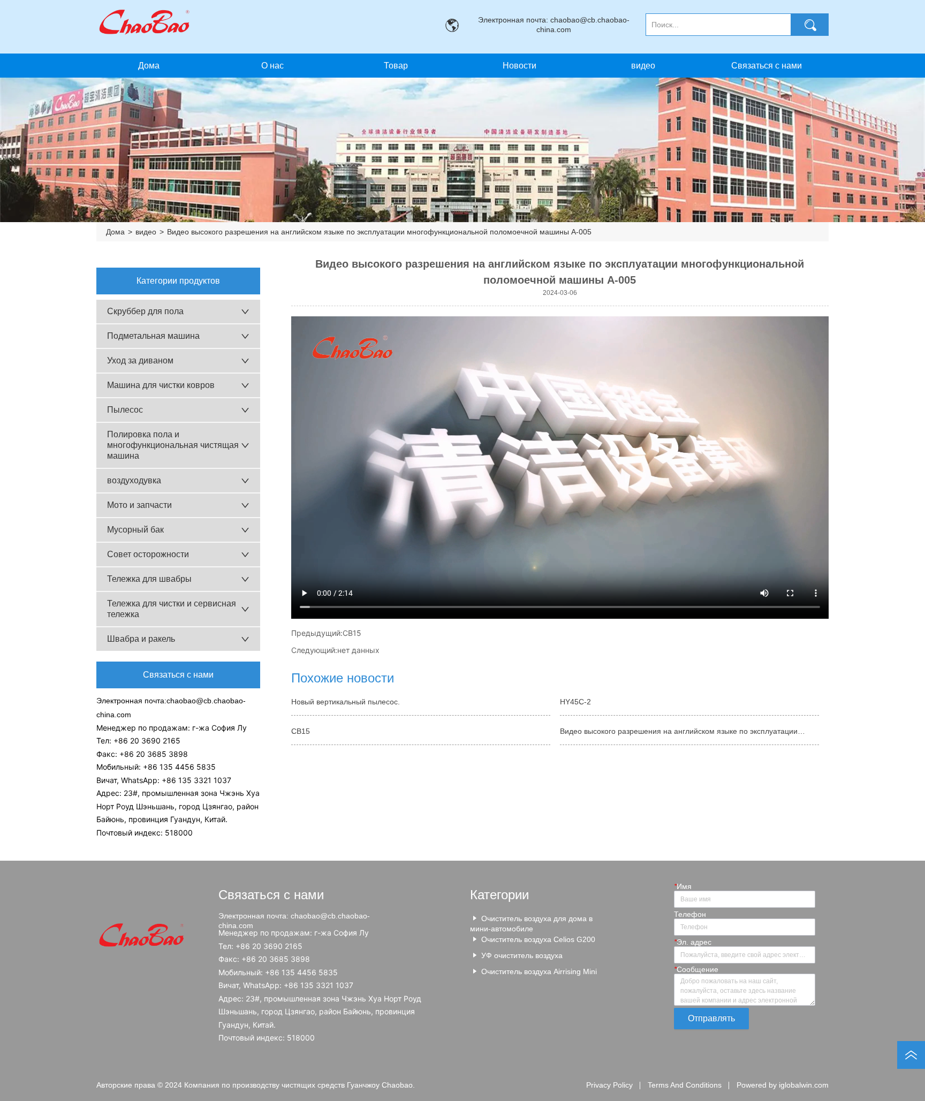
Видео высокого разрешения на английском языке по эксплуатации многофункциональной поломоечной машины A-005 (379, 231)
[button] (396, 66)
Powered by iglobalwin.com (783, 1085)
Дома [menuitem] (149, 65)
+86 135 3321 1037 (196, 780)
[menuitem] (396, 66)
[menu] (457, 66)
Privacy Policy (609, 1085)
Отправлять (711, 1018)
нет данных (358, 650)
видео (145, 231)
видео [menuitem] (643, 65)
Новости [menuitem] (519, 65)
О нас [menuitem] (272, 65)
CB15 (352, 632)
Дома (115, 231)
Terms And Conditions (685, 1085)
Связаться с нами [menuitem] (766, 65)
